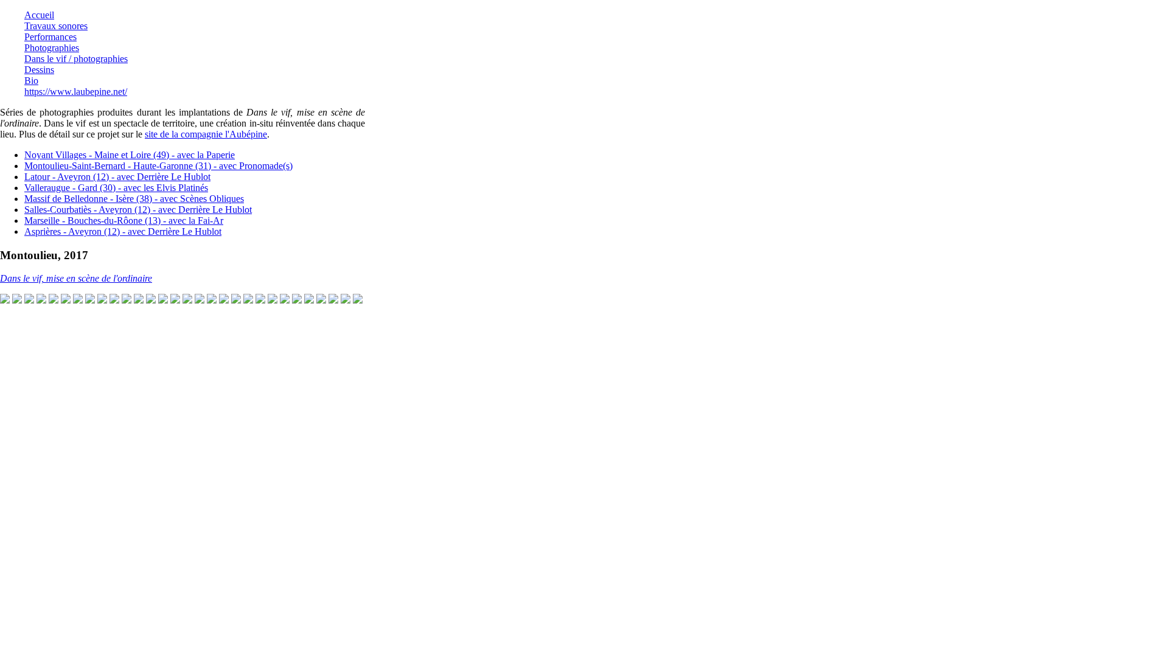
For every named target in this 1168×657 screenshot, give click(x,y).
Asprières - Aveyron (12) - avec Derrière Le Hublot (122, 231)
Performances (50, 37)
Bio (31, 80)
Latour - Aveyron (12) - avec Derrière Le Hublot (117, 177)
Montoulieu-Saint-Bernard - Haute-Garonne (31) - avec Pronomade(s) (158, 166)
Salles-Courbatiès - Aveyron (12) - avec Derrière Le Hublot (138, 209)
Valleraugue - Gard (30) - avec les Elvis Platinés (116, 187)
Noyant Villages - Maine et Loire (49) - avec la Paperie (129, 155)
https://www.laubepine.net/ (75, 91)
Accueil (39, 15)
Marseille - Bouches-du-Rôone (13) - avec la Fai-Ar (123, 220)
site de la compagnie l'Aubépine (206, 134)
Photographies (51, 48)
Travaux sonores (56, 26)
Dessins (39, 69)
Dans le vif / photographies (76, 59)
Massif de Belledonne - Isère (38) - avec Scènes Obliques (134, 198)
